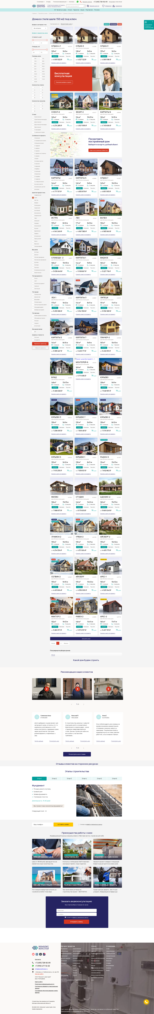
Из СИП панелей (65, 958)
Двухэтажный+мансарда (40, 124)
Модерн (36, 202)
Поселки (97, 10)
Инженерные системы (97, 968)
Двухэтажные (77, 951)
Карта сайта (38, 982)
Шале (35, 197)
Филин (54, 497)
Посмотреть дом (54, 741)
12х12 (43, 76)
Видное (104, 258)
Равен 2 (79, 616)
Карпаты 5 (81, 178)
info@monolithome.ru (41, 969)
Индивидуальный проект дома (98, 955)
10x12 (43, 74)
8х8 (43, 61)
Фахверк (36, 223)
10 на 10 (75, 970)
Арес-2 (103, 616)
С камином (37, 163)
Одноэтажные (77, 948)
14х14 (43, 79)
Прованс (36, 233)
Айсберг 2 (105, 537)
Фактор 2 (55, 616)
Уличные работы (96, 972)
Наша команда (110, 951)
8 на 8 (74, 965)
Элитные (36, 337)
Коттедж (36, 252)
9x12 (43, 71)
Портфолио (89, 10)
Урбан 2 (79, 537)
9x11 (35, 71)
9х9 (35, 69)
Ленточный (37, 288)
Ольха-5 (80, 46)
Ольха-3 (104, 46)
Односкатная (37, 294)
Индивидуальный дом (39, 270)
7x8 (35, 58)
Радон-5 (104, 457)
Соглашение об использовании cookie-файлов (46, 991)
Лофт (35, 218)
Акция (119, 24)
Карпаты (55, 178)
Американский (37, 215)
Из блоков (64, 960)
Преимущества (110, 953)
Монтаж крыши (95, 960)
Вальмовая (36, 299)
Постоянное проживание (40, 260)
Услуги (70, 10)
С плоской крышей (78, 960)
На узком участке (38, 184)
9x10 (43, 69)
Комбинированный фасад (40, 315)
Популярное (113, 24)
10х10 (35, 74)
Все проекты (64, 975)
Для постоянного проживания (81, 956)
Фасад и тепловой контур (96, 964)
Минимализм (37, 213)
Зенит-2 (80, 112)
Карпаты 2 (56, 337)
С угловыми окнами (39, 181)
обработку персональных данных (94, 824)
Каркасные (64, 956)
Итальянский (37, 236)
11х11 (35, 76)
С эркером (36, 156)
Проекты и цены (61, 10)
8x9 (35, 63)
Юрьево (104, 377)
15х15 (35, 81)
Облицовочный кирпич (39, 318)
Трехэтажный (37, 127)
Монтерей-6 (82, 362)
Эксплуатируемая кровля (40, 304)
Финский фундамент (39, 283)
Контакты (71, 1)
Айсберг (80, 577)
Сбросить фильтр (40, 348)
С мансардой (37, 129)
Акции (82, 10)
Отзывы (48, 1)
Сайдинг (36, 323)
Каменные (64, 963)
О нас (107, 948)
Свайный (36, 286)
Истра (54, 218)
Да (35, 331)
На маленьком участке (39, 186)
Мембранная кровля (39, 309)
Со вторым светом (38, 161)
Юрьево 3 (56, 417)
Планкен (36, 320)
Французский (37, 238)
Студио (80, 497)
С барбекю (36, 169)
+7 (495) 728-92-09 (100, 2)
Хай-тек (36, 200)
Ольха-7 (104, 178)
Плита (35, 278)
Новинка (107, 24)
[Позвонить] (146, 1002)
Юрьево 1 (80, 457)
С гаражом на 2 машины (40, 153)
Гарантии (76, 10)
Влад (54, 377)
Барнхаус (36, 243)
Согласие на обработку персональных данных (46, 987)
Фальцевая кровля (38, 307)
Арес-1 (103, 577)
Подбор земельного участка (97, 950)
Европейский (37, 231)
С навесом (36, 148)
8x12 (43, 66)
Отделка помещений (97, 970)
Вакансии (108, 960)
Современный (37, 195)
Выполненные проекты (110, 967)
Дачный (36, 254)
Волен (103, 218)
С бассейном (37, 174)
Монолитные (64, 951)
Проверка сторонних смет (97, 979)
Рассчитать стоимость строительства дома (73, 980)
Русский (36, 228)
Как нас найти (39, 974)
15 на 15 (75, 975)
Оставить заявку (63, 824)
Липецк (104, 297)
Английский (37, 210)
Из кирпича (64, 948)
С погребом (37, 176)
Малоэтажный (37, 272)
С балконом (37, 138)
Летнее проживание (39, 257)
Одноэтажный (37, 117)
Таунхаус (36, 267)
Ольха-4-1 (56, 46)
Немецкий (36, 220)
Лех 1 (53, 297)
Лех (77, 218)
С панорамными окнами (40, 140)
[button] (71, 704)
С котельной (37, 171)
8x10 (43, 63)
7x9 (43, 58)
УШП (35, 281)
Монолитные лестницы (97, 975)
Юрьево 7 (80, 417)
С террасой (37, 145)
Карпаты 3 (81, 297)
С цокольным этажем (39, 132)
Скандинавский (38, 246)
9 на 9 (74, 968)
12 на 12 (75, 972)
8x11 (35, 66)
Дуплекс (36, 262)
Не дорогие (37, 340)
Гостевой (36, 265)
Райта (35, 241)
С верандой (37, 166)
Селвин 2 (56, 577)
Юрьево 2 (105, 417)
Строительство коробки (98, 958)
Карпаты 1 (81, 258)
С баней (36, 158)
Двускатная (37, 297)
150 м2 (53, 655)
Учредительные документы (110, 957)
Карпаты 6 (105, 112)
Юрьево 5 (56, 457)
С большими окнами (39, 143)
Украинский (37, 208)
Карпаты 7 (81, 337)
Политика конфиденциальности (44, 984)
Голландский (37, 205)
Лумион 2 (56, 537)
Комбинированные (66, 953)
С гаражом (37, 151)
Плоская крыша (38, 302)
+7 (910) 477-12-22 (42, 966)
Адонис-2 (105, 497)
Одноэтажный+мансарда (40, 119)
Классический (37, 226)
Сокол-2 (55, 112)
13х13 (35, 79)
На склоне (36, 189)
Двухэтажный (37, 122)
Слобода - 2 (57, 258)
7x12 (35, 61)
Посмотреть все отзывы (77, 754)
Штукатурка (37, 326)
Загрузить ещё (86, 638)
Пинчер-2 (105, 337)
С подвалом (37, 179)
